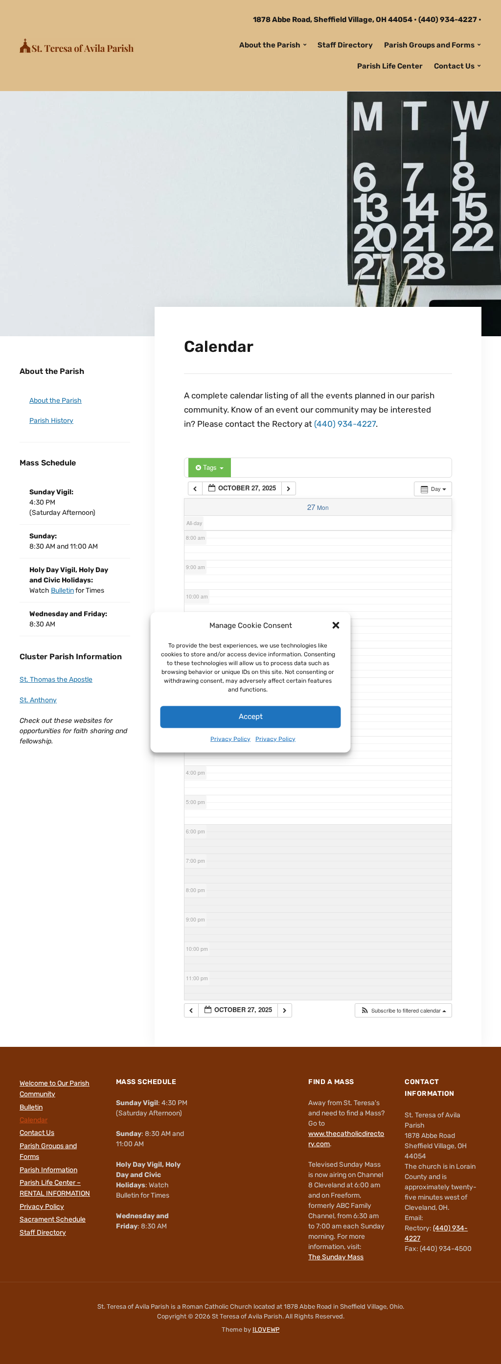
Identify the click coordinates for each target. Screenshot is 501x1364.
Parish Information (48, 1170)
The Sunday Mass (336, 1257)
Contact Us (454, 66)
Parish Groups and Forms (429, 45)
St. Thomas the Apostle (56, 679)
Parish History (51, 420)
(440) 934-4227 (447, 19)
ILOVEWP (265, 1329)
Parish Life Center (390, 66)
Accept (251, 716)
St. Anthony (38, 700)
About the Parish (269, 45)
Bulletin (62, 590)
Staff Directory (345, 45)
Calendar (33, 1120)
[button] (336, 625)
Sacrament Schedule (53, 1219)
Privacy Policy (230, 738)
